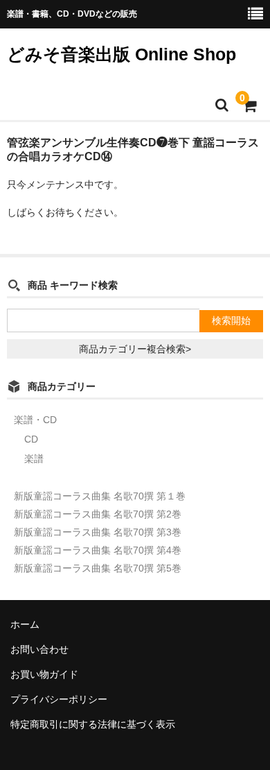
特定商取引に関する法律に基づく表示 (92, 724)
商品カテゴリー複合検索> (135, 348)
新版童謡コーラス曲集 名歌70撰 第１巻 (100, 496)
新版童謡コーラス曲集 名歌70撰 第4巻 (97, 550)
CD (31, 439)
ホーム (24, 624)
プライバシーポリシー (58, 699)
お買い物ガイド (44, 674)
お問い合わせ (39, 649)
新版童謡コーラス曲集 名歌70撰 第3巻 (97, 532)
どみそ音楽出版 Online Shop (121, 54)
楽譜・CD (35, 419)
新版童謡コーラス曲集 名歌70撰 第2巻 (97, 514)
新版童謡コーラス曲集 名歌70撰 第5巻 (97, 568)
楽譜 (34, 458)
